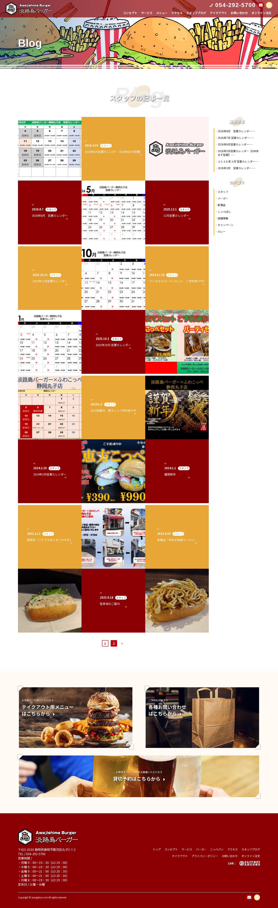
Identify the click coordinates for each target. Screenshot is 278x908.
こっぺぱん (224, 212)
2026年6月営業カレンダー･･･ (235, 144)
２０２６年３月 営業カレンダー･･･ (238, 161)
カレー (222, 231)
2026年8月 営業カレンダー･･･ (237, 131)
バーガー (223, 198)
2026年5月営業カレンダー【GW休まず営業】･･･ (238, 153)
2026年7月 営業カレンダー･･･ (236, 138)
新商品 (222, 205)
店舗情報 (223, 218)
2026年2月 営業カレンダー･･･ (237, 168)
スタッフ (223, 192)
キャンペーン (225, 225)
